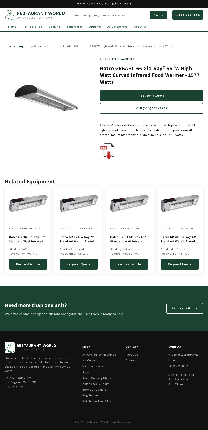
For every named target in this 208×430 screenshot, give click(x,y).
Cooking (54, 26)
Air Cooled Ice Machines (99, 354)
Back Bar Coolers (94, 389)
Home (12, 26)
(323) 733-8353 (178, 366)
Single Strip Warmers (32, 46)
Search (158, 15)
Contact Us (133, 360)
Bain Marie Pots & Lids (97, 401)
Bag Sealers (90, 395)
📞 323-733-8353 (187, 14)
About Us (140, 26)
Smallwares (75, 26)
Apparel (95, 26)
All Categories (117, 26)
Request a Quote (152, 95)
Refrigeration (32, 26)
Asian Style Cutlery (95, 384)
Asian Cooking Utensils (98, 378)
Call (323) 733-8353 (151, 108)
